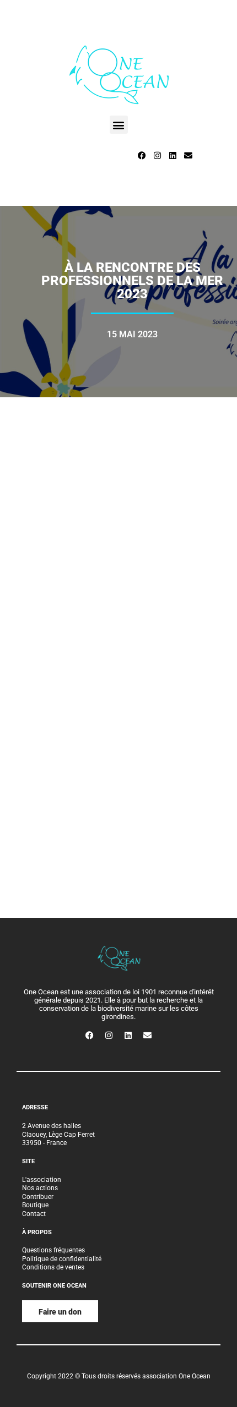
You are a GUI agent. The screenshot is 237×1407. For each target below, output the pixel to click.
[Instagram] (157, 155)
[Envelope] (188, 155)
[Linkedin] (172, 155)
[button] (119, 125)
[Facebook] (142, 155)
